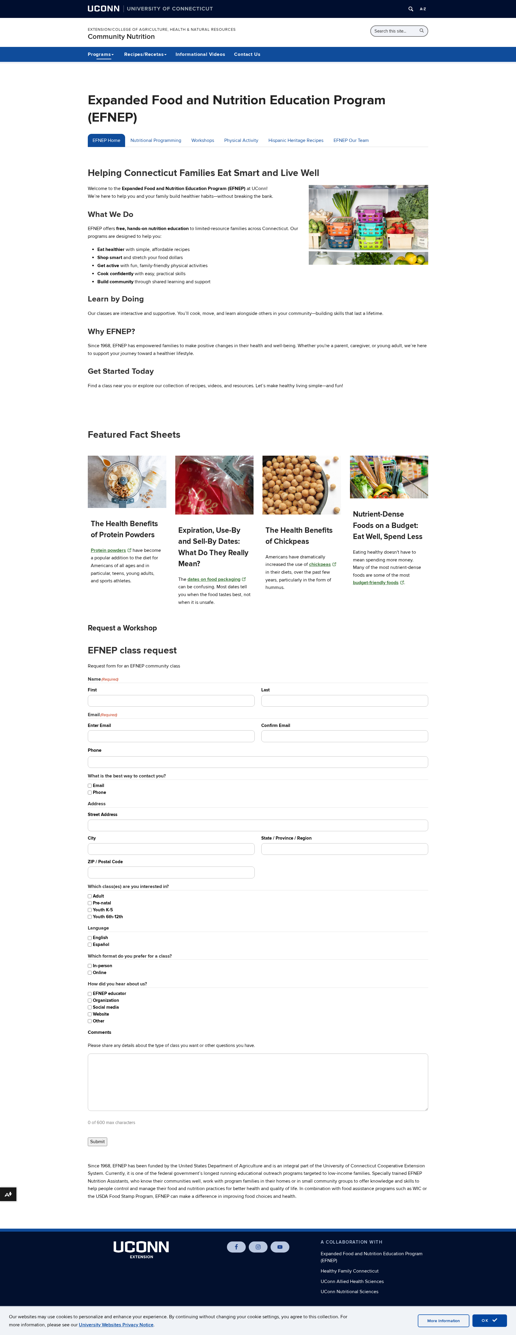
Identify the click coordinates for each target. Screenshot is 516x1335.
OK (486, 1320)
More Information (443, 1320)
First (92, 690)
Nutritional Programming (155, 140)
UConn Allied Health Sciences (352, 1282)
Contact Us (247, 54)
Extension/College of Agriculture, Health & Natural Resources (162, 29)
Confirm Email (275, 725)
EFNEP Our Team (351, 140)
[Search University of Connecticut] (411, 9)
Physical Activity (241, 140)
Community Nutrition (121, 36)
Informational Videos (200, 54)
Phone (99, 792)
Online (99, 973)
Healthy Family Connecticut (350, 1271)
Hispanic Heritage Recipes (295, 140)
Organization (106, 1000)
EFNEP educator (109, 993)
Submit (97, 1142)
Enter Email (99, 725)
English (100, 938)
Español (101, 944)
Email (98, 786)
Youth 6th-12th (108, 917)
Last (265, 690)
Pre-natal (102, 903)
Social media (106, 1007)
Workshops (202, 140)
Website (101, 1014)
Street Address (102, 814)
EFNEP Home (106, 140)
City (92, 838)
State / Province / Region (286, 838)
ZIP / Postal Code (105, 862)
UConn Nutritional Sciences (349, 1292)
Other (98, 1021)
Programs (99, 54)
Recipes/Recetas (144, 54)
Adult (98, 896)
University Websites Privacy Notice (116, 1325)
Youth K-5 (103, 910)
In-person (102, 966)
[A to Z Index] (423, 9)
